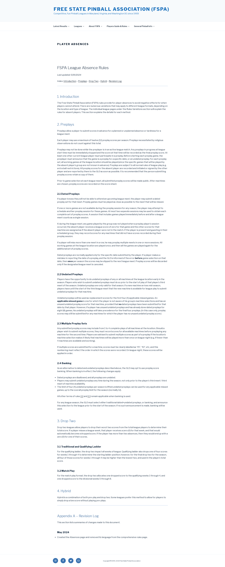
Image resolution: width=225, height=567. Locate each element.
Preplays (82, 81)
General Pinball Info (143, 26)
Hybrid (103, 81)
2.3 (89, 396)
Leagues (78, 26)
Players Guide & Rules (117, 26)
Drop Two (93, 81)
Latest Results (60, 26)
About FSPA (94, 26)
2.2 (81, 396)
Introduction (70, 81)
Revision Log (115, 81)
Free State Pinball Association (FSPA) (111, 9)
